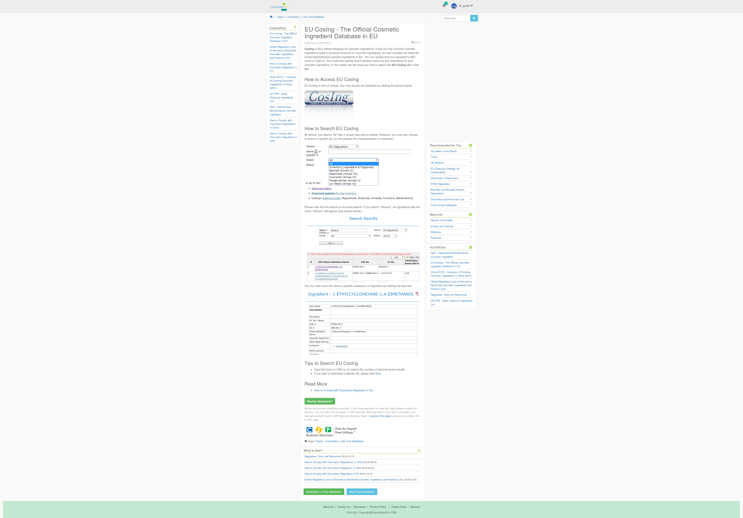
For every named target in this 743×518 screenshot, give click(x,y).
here (378, 373)
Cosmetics (294, 17)
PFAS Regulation (440, 184)
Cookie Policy (399, 507)
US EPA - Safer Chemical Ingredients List (281, 97)
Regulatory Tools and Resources (323, 456)
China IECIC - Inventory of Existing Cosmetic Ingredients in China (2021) (283, 82)
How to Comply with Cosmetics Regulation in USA (283, 137)
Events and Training (442, 226)
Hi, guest (464, 6)
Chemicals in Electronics (445, 178)
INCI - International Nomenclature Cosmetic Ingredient (283, 110)
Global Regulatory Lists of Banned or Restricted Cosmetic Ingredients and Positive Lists (283, 52)
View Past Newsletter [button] (362, 492)
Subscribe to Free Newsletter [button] (324, 492)
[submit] (474, 18)
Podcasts (436, 238)
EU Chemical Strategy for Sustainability (445, 170)
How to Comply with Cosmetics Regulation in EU (283, 67)
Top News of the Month (444, 151)
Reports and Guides (442, 220)
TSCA (434, 157)
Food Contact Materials (444, 205)
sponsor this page (380, 416)
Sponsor (415, 507)
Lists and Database (313, 17)
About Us (328, 507)
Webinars (436, 232)
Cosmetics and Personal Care (447, 199)
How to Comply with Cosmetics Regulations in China (283, 123)
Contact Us (343, 507)
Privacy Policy (378, 507)
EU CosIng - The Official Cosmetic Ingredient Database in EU (283, 37)
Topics (280, 17)
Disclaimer (360, 507)
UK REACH (437, 163)
